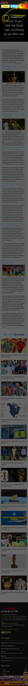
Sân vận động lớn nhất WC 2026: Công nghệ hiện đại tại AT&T (13, 442)
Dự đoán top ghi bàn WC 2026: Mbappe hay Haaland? (12, 463)
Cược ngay (15, 6)
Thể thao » (17, 14)
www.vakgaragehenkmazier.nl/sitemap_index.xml (13, 657)
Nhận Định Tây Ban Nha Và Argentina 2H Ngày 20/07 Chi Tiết (13, 399)
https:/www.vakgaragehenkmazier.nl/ (15, 643)
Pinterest (4, 674)
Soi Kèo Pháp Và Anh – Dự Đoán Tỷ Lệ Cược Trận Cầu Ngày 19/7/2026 (12, 377)
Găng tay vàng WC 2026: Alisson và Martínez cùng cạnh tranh (12, 571)
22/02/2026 (13, 37)
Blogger (4, 669)
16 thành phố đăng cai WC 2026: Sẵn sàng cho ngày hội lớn (13, 420)
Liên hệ (15, 629)
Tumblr (4, 673)
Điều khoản (10, 629)
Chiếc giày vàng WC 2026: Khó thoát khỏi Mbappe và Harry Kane (14, 506)
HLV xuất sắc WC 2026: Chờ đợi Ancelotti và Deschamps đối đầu (12, 485)
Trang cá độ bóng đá (6, 616)
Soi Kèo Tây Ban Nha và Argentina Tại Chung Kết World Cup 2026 (13, 355)
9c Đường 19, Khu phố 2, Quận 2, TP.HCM (12, 653)
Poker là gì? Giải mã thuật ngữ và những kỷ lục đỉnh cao (14, 16)
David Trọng (20, 37)
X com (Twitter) (6, 671)
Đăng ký (5, 6)
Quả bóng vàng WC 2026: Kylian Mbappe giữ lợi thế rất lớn (13, 593)
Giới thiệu (3, 629)
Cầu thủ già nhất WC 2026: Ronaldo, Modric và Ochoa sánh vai (13, 528)
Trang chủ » (11, 14)
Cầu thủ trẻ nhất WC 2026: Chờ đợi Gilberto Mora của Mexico (13, 550)
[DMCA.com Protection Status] (6, 632)
